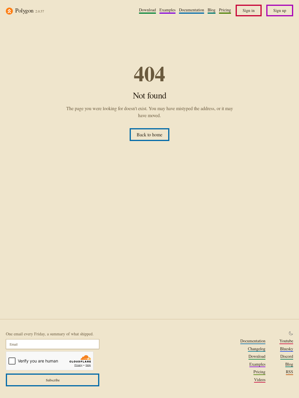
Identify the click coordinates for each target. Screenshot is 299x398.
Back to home (149, 134)
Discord (286, 356)
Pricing (225, 10)
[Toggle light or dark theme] (290, 333)
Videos (259, 379)
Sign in (249, 10)
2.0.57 (39, 11)
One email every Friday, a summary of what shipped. (50, 334)
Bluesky (286, 348)
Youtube (286, 341)
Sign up (279, 10)
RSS (289, 371)
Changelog (256, 348)
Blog (211, 10)
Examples (167, 10)
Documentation (191, 10)
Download (147, 10)
